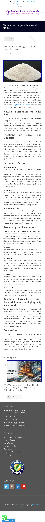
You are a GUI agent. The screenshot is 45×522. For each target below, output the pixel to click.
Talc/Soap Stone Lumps (12, 452)
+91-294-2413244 (29, 1)
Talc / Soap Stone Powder (12, 437)
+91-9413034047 (16, 1)
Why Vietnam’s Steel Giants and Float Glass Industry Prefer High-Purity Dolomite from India (20, 387)
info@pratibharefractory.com (23, 4)
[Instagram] (27, 6)
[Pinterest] (24, 6)
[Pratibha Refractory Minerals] (22, 12)
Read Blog (7, 455)
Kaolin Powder (8, 443)
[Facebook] (18, 6)
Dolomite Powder (9, 440)
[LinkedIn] (21, 6)
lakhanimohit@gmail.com (15, 423)
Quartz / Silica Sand (10, 446)
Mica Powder (8, 449)
